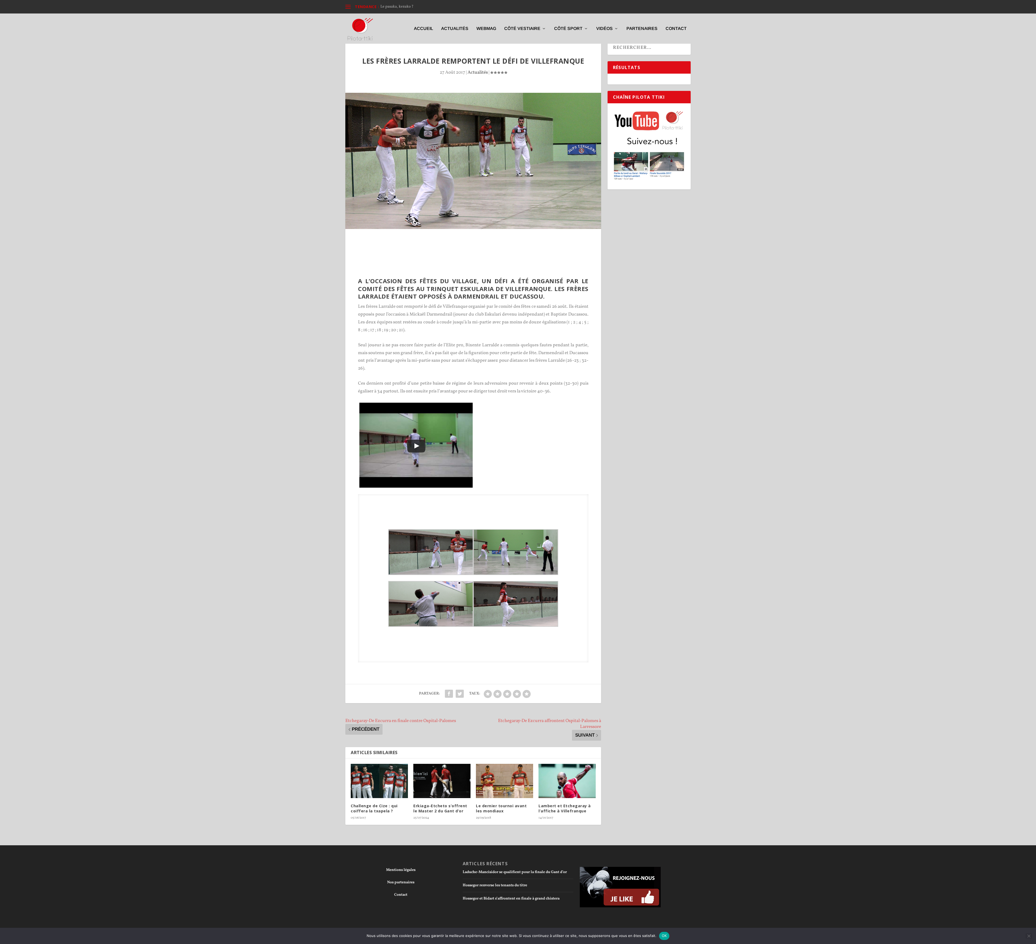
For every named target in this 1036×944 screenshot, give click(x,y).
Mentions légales (400, 870)
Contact (676, 28)
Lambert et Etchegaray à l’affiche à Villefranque (565, 808)
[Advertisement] (473, 244)
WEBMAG (486, 28)
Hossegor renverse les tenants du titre (495, 885)
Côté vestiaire (522, 28)
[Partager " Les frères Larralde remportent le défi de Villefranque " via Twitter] (459, 693)
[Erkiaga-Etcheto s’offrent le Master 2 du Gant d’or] (442, 781)
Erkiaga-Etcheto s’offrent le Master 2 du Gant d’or (440, 808)
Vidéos (604, 28)
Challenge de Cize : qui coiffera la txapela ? (374, 808)
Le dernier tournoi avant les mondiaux (501, 808)
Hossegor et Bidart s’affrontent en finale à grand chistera (511, 898)
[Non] (1028, 936)
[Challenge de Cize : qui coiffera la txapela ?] (379, 781)
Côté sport (568, 28)
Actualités (454, 28)
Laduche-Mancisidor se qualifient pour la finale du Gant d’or (515, 872)
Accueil (423, 28)
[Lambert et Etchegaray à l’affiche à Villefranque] (567, 781)
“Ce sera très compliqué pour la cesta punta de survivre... (427, 6)
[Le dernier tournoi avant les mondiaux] (504, 781)
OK (664, 935)
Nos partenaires (400, 882)
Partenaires (641, 28)
